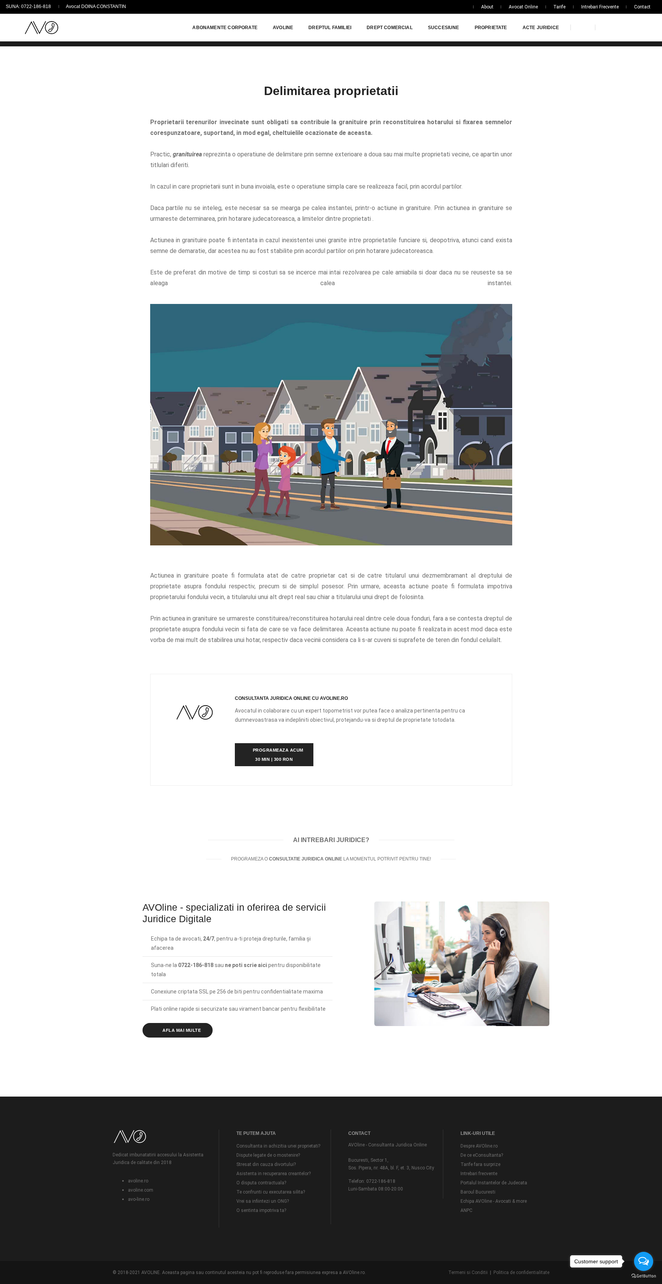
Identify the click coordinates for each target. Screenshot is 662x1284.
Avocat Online (523, 7)
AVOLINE (283, 27)
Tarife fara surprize (480, 1164)
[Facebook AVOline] (607, 27)
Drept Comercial (390, 27)
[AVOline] (41, 27)
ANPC (466, 1210)
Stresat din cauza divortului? (266, 1164)
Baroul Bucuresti (477, 1192)
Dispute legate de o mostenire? (268, 1155)
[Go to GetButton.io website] (643, 1276)
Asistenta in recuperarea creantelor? (273, 1173)
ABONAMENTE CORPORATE (224, 27)
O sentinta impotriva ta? (261, 1210)
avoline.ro (138, 1181)
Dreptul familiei (329, 27)
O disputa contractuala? (261, 1182)
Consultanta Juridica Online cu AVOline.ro (291, 698)
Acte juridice (541, 27)
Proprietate (491, 27)
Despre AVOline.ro (479, 1146)
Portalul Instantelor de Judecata (493, 1182)
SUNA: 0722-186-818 (28, 6)
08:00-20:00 (390, 1189)
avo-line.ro (138, 1199)
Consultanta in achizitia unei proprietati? (278, 1146)
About (487, 7)
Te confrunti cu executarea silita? (270, 1192)
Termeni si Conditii (468, 1272)
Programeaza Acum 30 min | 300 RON (277, 755)
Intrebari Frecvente (600, 7)
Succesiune (443, 27)
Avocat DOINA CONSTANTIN (96, 6)
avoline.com (140, 1190)
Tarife (559, 7)
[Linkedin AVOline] (621, 27)
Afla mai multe (181, 1030)
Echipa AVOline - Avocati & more (493, 1201)
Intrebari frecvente (478, 1173)
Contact (642, 7)
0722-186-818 (380, 1181)
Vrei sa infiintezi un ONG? (262, 1201)
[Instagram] (633, 27)
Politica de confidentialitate (521, 1272)
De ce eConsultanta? (481, 1155)
